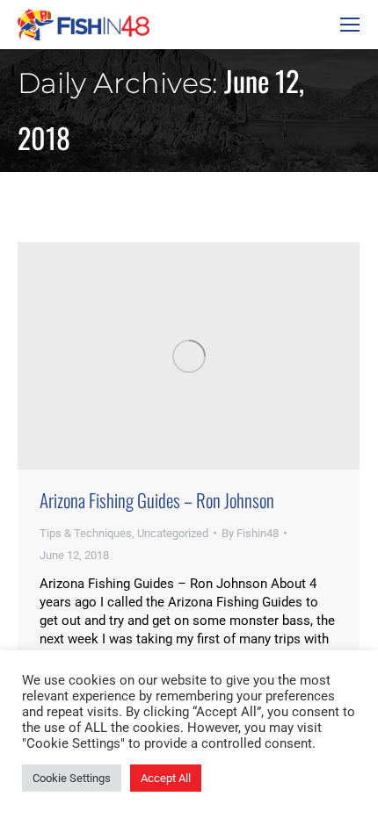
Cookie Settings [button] (72, 778)
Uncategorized (172, 533)
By (250, 533)
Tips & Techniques (86, 533)
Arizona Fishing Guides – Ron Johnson (157, 499)
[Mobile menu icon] (349, 24)
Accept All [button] (166, 778)
